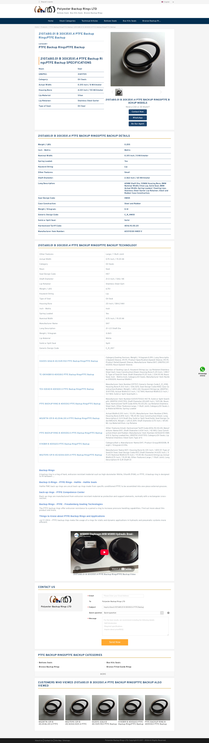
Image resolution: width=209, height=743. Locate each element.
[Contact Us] (202, 371)
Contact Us (48, 741)
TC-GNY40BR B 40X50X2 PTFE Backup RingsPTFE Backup (66, 374)
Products (44, 27)
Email (91, 596)
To (90, 602)
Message (92, 619)
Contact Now (138, 112)
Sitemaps (66, 741)
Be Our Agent (137, 124)
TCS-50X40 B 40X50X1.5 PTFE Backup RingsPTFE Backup (66, 389)
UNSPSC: (43, 74)
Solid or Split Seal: (47, 220)
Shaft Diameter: (45, 178)
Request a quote (47, 2)
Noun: (41, 69)
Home (50, 21)
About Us (39, 741)
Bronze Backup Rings (152, 21)
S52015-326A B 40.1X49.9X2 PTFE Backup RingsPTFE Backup (68, 361)
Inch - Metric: (44, 150)
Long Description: (46, 183)
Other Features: (45, 172)
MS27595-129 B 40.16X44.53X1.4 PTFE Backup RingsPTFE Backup (70, 455)
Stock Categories (67, 21)
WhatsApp (137, 118)
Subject (92, 607)
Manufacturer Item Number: (51, 231)
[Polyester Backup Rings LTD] (44, 9)
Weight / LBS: (44, 144)
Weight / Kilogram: (47, 209)
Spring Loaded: (45, 161)
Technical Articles (90, 21)
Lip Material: (45, 95)
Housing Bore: (45, 90)
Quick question (95, 613)
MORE (103, 674)
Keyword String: (45, 167)
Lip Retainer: (45, 101)
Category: (43, 79)
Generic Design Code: (48, 215)
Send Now (114, 642)
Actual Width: (45, 85)
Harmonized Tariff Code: (50, 226)
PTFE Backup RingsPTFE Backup (61, 27)
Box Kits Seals (129, 21)
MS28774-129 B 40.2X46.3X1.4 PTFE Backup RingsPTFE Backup (69, 418)
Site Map (58, 741)
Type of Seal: (45, 106)
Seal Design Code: (46, 198)
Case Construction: (47, 203)
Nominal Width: (45, 156)
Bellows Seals (110, 21)
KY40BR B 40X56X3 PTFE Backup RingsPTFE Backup (64, 444)
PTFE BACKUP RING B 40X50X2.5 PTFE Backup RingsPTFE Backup (70, 433)
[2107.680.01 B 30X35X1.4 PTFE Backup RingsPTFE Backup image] (138, 59)
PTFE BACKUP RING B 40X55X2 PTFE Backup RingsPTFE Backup (70, 404)
